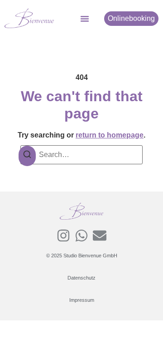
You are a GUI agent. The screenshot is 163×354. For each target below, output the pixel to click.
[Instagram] (63, 235)
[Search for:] (81, 154)
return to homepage (110, 135)
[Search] (27, 156)
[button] (84, 18)
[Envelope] (99, 235)
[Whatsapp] (81, 235)
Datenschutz (81, 277)
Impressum (81, 300)
